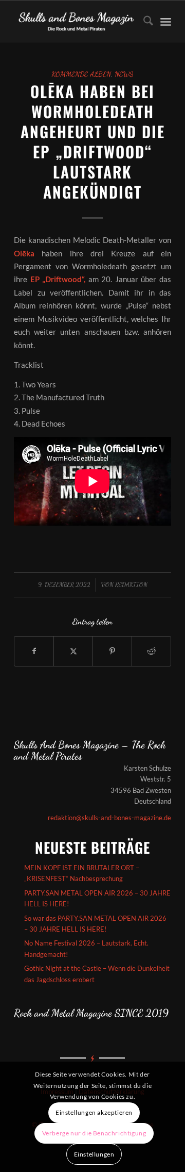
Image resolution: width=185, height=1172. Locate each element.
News (124, 74)
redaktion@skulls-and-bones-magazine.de (109, 817)
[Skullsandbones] (77, 21)
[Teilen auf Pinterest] (112, 651)
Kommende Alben (81, 74)
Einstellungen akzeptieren (94, 1112)
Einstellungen (94, 1154)
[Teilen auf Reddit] (151, 651)
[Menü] (165, 21)
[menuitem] (143, 21)
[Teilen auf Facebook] (33, 651)
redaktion (131, 584)
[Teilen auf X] (73, 651)
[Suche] (143, 21)
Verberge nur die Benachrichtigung (94, 1133)
